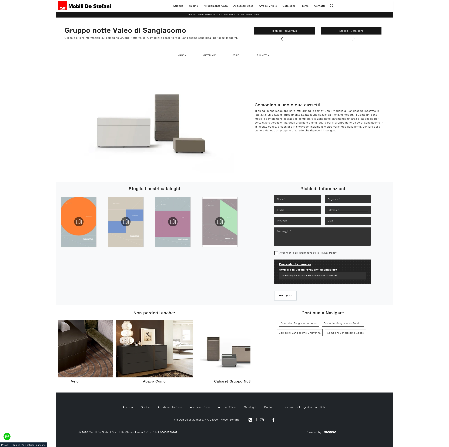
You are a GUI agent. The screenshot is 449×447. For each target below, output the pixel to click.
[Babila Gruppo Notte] (351, 38)
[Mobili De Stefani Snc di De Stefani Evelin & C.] (84, 6)
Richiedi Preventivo (284, 30)
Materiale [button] (209, 55)
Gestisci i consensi (35, 444)
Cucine (193, 5)
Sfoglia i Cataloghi (351, 30)
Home (192, 14)
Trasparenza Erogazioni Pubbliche (304, 407)
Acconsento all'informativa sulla (308, 252)
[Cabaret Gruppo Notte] (284, 38)
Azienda (178, 5)
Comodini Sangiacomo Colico (345, 332)
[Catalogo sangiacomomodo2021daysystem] (173, 221)
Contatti (319, 5)
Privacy (5, 444)
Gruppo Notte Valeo (248, 14)
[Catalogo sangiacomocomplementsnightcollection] (125, 221)
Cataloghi (289, 5)
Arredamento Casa (216, 5)
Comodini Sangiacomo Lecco (299, 323)
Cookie (16, 444)
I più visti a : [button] (263, 55)
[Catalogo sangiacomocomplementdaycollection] (78, 221)
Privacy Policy (328, 252)
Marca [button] (182, 55)
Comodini (228, 14)
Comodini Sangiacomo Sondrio (343, 323)
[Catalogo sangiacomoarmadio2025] (220, 221)
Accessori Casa (243, 5)
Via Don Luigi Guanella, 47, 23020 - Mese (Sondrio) (207, 419)
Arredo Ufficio (268, 5)
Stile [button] (236, 55)
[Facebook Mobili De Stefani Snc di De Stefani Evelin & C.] (273, 419)
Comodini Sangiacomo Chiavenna (300, 332)
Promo (304, 5)
